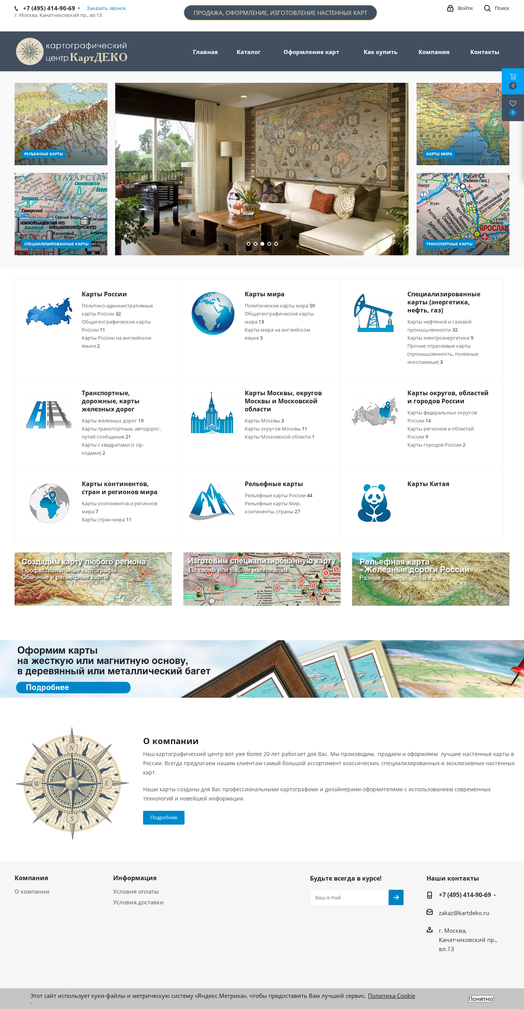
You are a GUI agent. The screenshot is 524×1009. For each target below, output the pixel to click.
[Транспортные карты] (463, 214)
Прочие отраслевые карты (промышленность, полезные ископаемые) (442, 353)
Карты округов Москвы (276, 428)
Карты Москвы (264, 420)
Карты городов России (436, 444)
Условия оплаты (136, 891)
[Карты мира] (463, 124)
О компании (32, 891)
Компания (31, 878)
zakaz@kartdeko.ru (464, 913)
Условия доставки (138, 902)
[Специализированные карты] (61, 214)
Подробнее (163, 817)
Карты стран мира (107, 519)
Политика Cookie (391, 995)
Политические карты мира (280, 305)
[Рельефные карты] (61, 124)
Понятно (480, 998)
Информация (135, 878)
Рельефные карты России (278, 495)
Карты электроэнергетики (440, 337)
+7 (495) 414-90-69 (465, 895)
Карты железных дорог (112, 420)
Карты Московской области (280, 436)
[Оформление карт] (262, 669)
